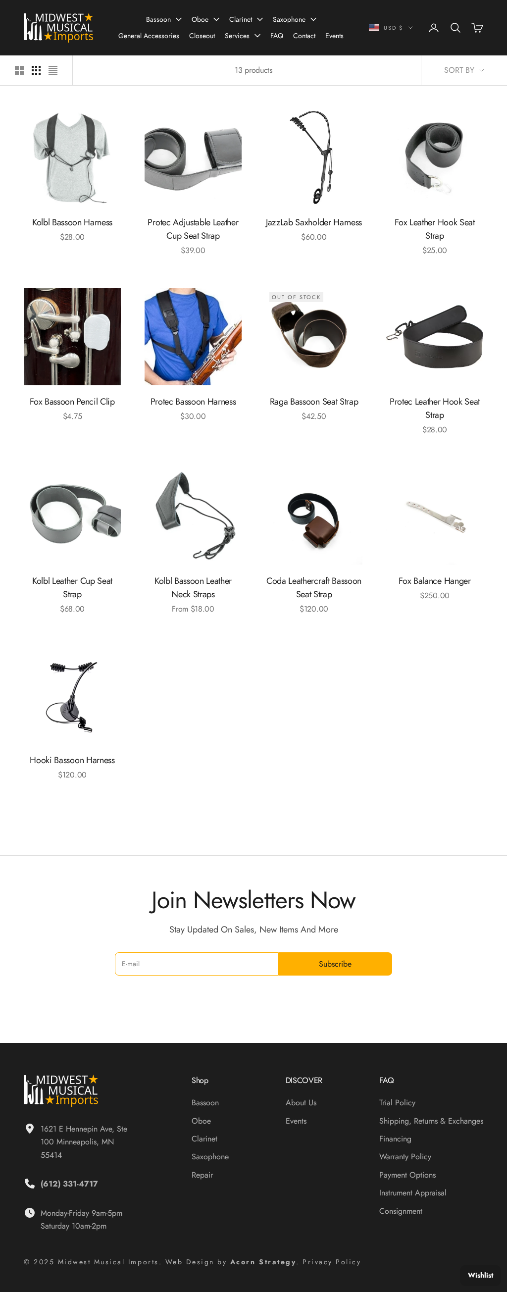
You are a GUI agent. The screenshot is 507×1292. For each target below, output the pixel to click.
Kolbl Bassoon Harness (72, 222)
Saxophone (289, 19)
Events (334, 36)
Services (237, 36)
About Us (301, 1102)
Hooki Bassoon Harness (72, 760)
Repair (202, 1175)
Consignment (400, 1211)
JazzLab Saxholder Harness (314, 222)
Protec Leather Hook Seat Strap (435, 408)
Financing (395, 1138)
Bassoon (158, 19)
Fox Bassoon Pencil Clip (72, 401)
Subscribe (335, 964)
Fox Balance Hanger (434, 580)
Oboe (200, 19)
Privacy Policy (332, 1262)
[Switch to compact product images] (53, 70)
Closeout (202, 36)
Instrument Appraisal (413, 1192)
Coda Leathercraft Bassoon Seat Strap (313, 587)
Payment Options (407, 1175)
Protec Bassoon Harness (193, 401)
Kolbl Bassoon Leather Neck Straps (193, 587)
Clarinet (240, 19)
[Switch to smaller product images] (36, 70)
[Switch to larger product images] (19, 70)
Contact (304, 36)
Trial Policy (397, 1102)
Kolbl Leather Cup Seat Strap (72, 587)
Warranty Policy (405, 1156)
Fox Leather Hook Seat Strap (434, 229)
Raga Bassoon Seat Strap (314, 401)
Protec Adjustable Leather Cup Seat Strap (193, 229)
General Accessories (148, 36)
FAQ (276, 36)
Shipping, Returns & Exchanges (431, 1121)
